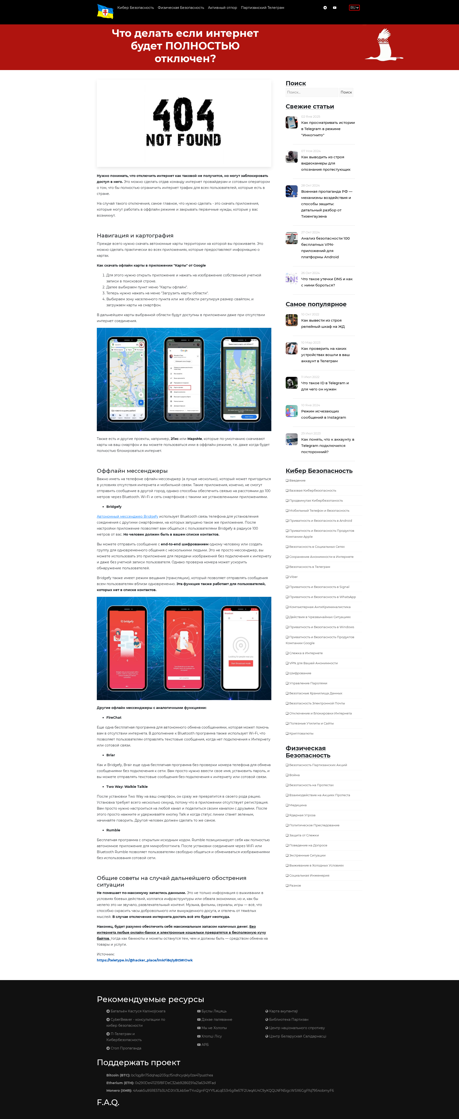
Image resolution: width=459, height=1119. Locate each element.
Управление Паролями (308, 683)
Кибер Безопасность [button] (135, 7)
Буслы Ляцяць (214, 1011)
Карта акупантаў (283, 1011)
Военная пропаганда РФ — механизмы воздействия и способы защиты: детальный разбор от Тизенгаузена (326, 204)
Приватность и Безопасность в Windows (321, 627)
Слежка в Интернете (306, 653)
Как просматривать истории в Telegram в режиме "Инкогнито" (328, 128)
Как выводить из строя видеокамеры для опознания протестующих (325, 163)
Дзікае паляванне (216, 1019)
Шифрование (300, 673)
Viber (293, 577)
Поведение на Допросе (308, 845)
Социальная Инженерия (309, 875)
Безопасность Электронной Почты (317, 703)
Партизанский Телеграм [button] (262, 7)
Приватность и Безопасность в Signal (319, 587)
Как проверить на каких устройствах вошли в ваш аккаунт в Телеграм (325, 354)
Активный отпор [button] (222, 7)
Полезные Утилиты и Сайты (311, 723)
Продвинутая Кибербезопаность (316, 500)
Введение (297, 480)
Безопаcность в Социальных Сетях (317, 547)
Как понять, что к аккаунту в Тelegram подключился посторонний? (327, 445)
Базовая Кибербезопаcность (312, 490)
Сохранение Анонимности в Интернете (321, 557)
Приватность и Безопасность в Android (320, 520)
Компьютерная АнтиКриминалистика (320, 607)
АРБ (205, 1044)
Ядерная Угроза (302, 815)
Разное (295, 885)
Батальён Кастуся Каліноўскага (137, 1011)
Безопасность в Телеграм (309, 567)
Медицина (298, 805)
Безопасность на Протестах (311, 785)
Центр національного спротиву (296, 1028)
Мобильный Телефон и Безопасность (319, 510)
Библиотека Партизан (288, 1019)
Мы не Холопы (214, 1028)
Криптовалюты (301, 733)
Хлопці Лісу (211, 1036)
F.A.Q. (108, 1102)
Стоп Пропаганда (125, 1048)
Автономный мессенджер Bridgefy (127, 516)
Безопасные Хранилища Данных (315, 693)
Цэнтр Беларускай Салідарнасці (297, 1036)
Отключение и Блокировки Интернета (320, 713)
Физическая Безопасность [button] (181, 7)
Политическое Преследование (314, 825)
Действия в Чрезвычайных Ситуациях (320, 617)
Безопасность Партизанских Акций (318, 765)
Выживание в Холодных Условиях (316, 865)
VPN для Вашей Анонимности (313, 663)
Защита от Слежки (304, 835)
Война (294, 775)
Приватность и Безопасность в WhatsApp (322, 597)
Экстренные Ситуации (307, 855)
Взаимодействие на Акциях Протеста (319, 795)
